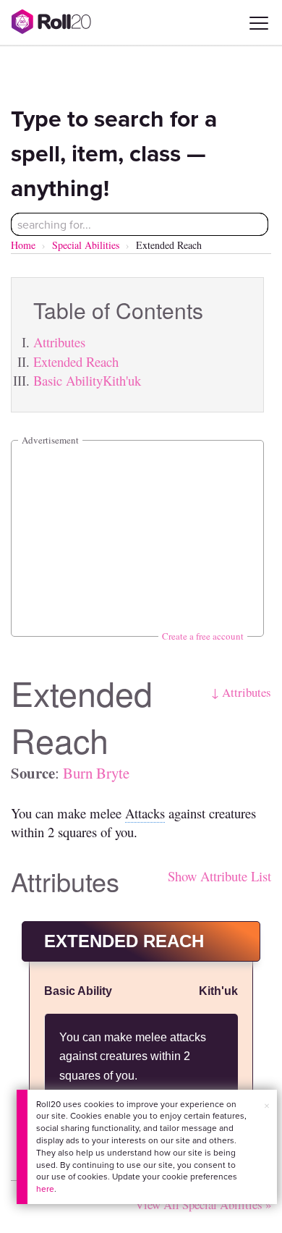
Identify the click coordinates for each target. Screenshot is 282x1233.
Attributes (59, 342)
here (45, 1188)
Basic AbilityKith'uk (87, 380)
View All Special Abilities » (203, 1204)
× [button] (267, 1106)
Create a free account (203, 636)
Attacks (145, 813)
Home (23, 245)
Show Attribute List (219, 876)
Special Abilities (85, 245)
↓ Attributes (241, 692)
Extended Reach (76, 361)
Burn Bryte (96, 773)
